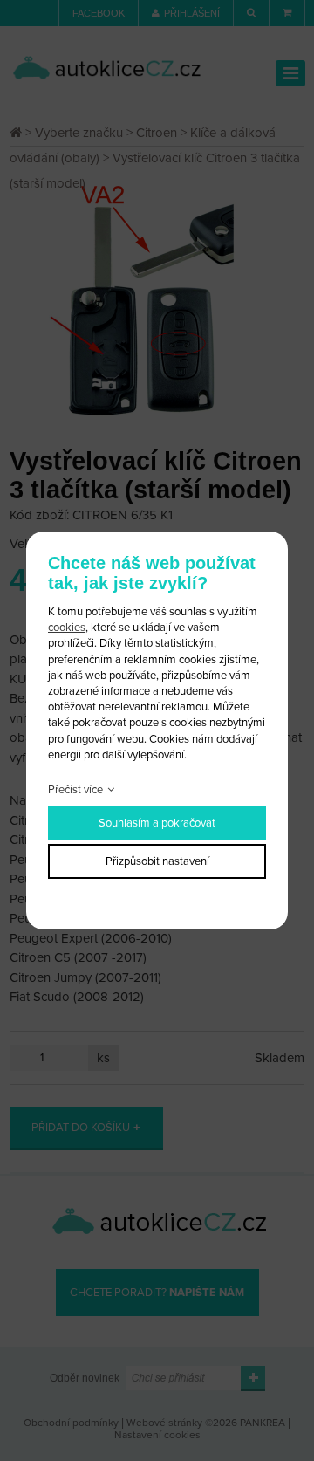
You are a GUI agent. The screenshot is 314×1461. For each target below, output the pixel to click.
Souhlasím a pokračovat (157, 823)
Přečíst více (75, 790)
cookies (66, 627)
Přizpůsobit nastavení (157, 861)
